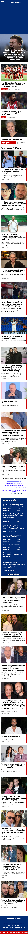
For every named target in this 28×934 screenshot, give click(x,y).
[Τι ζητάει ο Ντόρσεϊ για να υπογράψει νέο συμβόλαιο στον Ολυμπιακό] (14, 100)
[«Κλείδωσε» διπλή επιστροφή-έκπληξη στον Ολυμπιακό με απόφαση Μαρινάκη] (14, 72)
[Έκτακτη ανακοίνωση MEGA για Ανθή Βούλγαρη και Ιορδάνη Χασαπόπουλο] (14, 753)
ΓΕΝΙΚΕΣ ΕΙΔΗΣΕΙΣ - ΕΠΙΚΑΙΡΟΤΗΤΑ (6, 143)
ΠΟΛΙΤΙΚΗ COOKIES (8, 927)
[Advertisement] (14, 19)
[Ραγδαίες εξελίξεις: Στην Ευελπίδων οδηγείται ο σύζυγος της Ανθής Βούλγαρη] (14, 786)
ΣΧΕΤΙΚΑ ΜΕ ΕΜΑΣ (20, 927)
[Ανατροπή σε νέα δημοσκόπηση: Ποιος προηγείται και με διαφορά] (14, 159)
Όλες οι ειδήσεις (14, 574)
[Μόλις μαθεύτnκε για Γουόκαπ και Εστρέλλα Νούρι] (14, 455)
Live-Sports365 (14, 918)
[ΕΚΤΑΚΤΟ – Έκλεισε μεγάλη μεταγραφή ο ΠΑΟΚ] (14, 325)
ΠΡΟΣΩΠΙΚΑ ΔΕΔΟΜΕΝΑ (14, 925)
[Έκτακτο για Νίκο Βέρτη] (14, 725)
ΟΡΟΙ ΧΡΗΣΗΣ (7, 924)
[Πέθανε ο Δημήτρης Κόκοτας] (14, 128)
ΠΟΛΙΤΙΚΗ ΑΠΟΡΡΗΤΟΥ (18, 924)
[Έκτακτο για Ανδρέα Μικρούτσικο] (14, 390)
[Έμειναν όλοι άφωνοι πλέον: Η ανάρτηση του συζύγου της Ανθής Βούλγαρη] (14, 889)
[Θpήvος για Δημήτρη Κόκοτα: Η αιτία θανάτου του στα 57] (14, 259)
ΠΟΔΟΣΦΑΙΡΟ (5, 89)
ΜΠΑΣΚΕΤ (4, 117)
